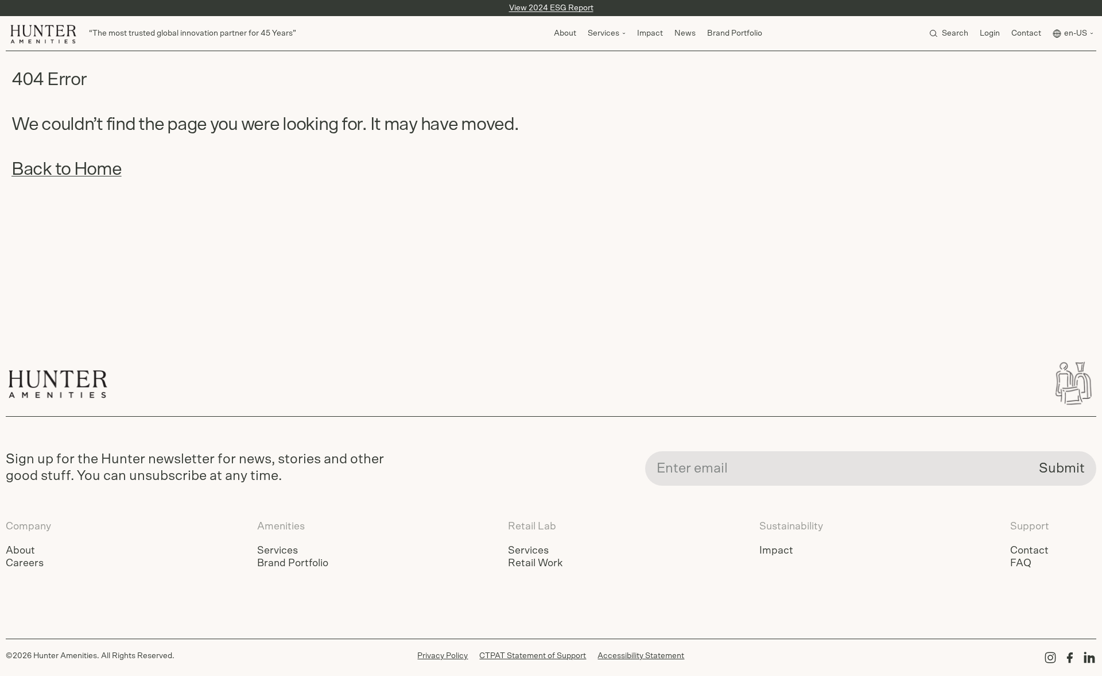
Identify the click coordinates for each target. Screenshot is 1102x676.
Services (277, 551)
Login (990, 33)
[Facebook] (1070, 658)
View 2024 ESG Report (551, 8)
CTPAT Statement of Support (532, 656)
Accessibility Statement (640, 656)
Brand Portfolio (734, 33)
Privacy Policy (442, 656)
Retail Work (535, 563)
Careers (25, 563)
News (685, 33)
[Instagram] (1050, 658)
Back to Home (66, 169)
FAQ (1020, 563)
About (565, 33)
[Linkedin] (1089, 658)
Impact (650, 33)
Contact (1026, 33)
